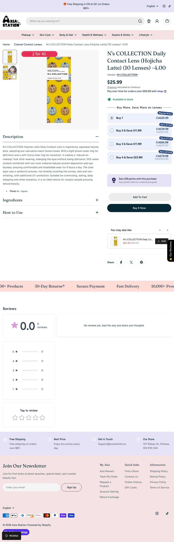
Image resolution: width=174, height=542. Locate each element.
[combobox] (85, 21)
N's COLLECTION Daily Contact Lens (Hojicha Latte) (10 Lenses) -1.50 (138, 239)
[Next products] (167, 230)
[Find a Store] (149, 21)
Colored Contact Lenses (28, 44)
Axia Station (19, 525)
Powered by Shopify (39, 525)
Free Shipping (17, 439)
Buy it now (139, 208)
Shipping (111, 87)
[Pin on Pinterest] (141, 262)
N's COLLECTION (127, 74)
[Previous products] (160, 230)
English (151, 6)
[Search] (140, 21)
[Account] (157, 21)
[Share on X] (131, 262)
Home (6, 44)
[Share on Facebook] (121, 262)
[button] (29, 351)
